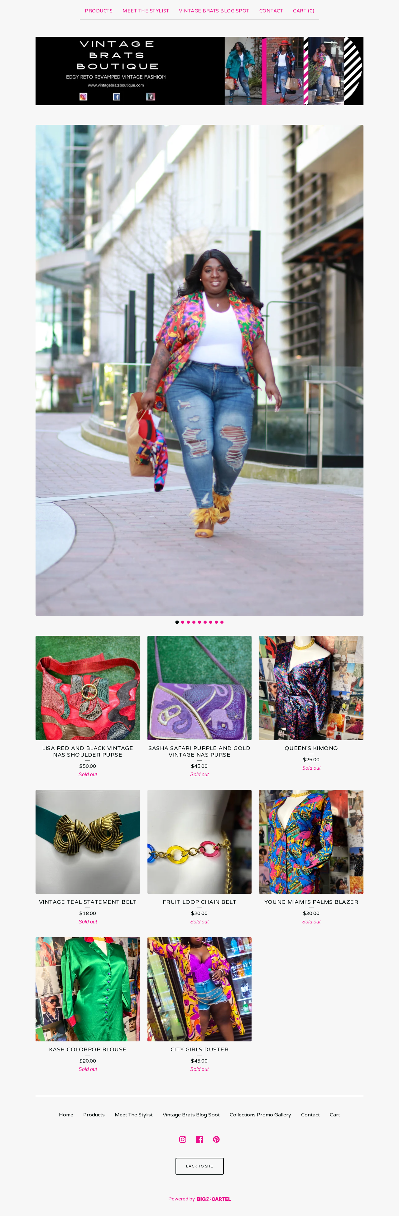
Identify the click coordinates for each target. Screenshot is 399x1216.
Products (99, 11)
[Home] (199, 71)
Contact (271, 11)
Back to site (199, 1166)
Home (66, 1115)
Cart (335, 1115)
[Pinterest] (216, 1139)
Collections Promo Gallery (260, 1115)
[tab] (177, 622)
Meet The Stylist (146, 11)
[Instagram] (182, 1139)
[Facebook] (199, 1139)
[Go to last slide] (44, 370)
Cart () (303, 11)
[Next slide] (355, 370)
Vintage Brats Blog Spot (214, 11)
